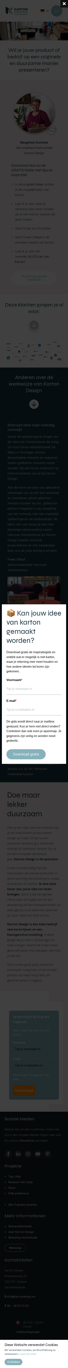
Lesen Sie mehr (27, 1354)
